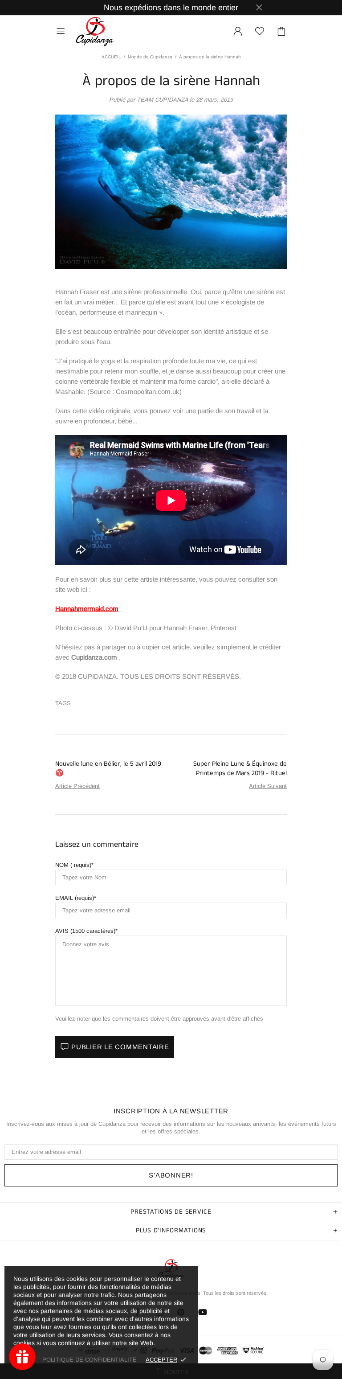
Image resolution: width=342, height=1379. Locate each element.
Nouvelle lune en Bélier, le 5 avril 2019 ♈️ (108, 768)
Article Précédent (77, 786)
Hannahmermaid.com (86, 608)
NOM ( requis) (73, 865)
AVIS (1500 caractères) (85, 931)
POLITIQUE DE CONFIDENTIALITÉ (89, 1359)
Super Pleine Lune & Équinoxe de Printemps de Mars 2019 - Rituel (240, 768)
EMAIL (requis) (74, 898)
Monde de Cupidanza (150, 56)
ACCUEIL (111, 56)
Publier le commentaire (120, 1047)
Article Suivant (268, 786)
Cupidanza (95, 31)
